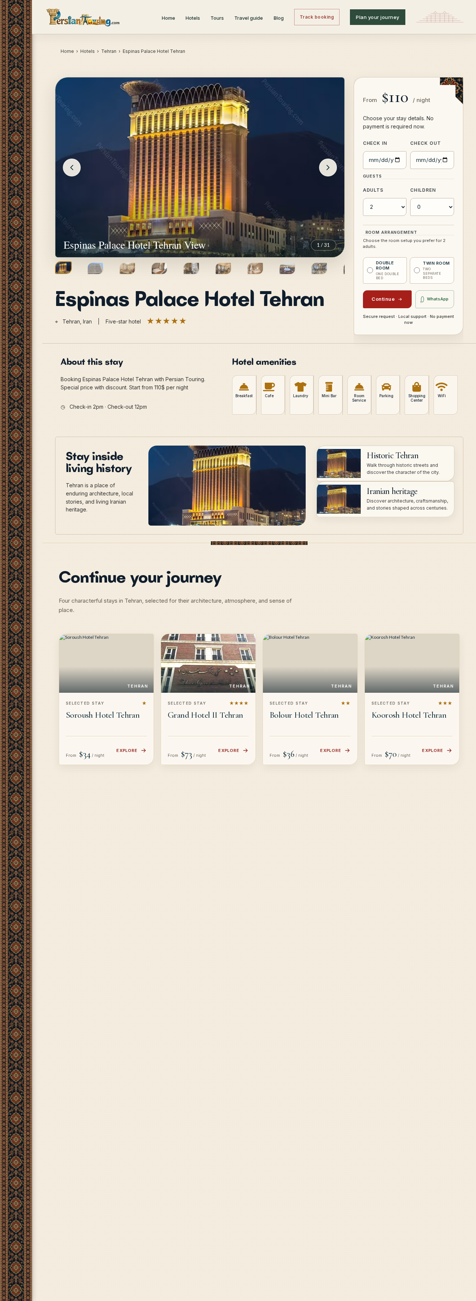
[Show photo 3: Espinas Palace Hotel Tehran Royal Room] (127, 268)
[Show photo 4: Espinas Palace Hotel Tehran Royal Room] (159, 268)
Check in (375, 143)
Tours (217, 18)
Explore (127, 750)
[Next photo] (328, 167)
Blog (279, 18)
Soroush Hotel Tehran (102, 715)
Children (423, 190)
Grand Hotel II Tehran (205, 715)
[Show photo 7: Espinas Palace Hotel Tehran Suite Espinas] (255, 268)
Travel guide (248, 18)
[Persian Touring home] (83, 17)
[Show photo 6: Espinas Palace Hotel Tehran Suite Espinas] (223, 268)
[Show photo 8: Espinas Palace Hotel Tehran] (287, 268)
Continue (383, 299)
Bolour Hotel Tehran (304, 715)
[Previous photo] (72, 167)
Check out (425, 143)
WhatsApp (437, 299)
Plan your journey (377, 17)
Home (168, 18)
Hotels (193, 18)
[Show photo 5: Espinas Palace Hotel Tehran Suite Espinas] (191, 268)
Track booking (317, 17)
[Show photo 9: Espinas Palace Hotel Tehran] (319, 268)
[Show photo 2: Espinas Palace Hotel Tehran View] (95, 268)
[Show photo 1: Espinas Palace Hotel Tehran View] (63, 267)
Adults (373, 190)
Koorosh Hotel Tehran (409, 715)
